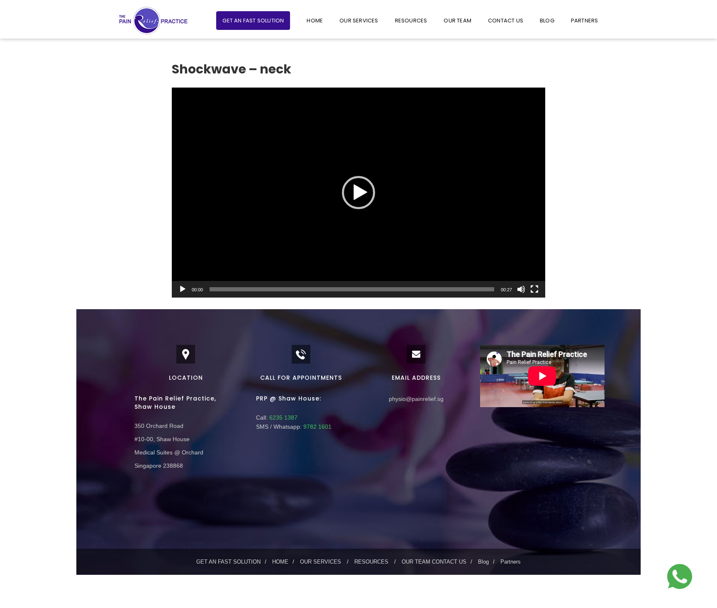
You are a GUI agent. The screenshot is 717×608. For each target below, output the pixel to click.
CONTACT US (505, 20)
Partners (584, 20)
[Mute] (521, 289)
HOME (315, 20)
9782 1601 (317, 426)
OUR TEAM (457, 20)
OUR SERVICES (358, 20)
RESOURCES (411, 20)
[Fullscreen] (534, 289)
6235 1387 (283, 417)
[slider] (352, 289)
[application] (358, 193)
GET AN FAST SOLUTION (253, 20)
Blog (547, 20)
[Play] (182, 289)
